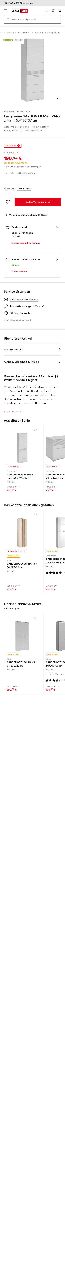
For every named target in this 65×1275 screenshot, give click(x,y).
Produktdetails (13, 349)
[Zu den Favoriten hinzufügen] (8, 202)
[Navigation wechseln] (5, 10)
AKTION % (11, 145)
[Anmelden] (46, 10)
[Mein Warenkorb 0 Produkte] (59, 10)
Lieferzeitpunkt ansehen (26, 242)
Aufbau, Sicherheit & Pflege (21, 361)
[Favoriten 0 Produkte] (53, 10)
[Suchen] (8, 19)
